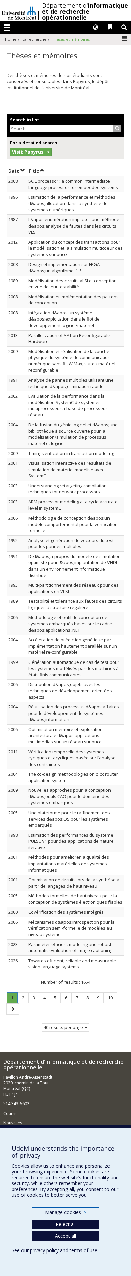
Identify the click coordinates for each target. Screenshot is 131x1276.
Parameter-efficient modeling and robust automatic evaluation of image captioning (70, 947)
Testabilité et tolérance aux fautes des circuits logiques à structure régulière (75, 604)
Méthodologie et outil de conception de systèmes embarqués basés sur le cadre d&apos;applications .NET (70, 623)
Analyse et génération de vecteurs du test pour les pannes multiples (71, 543)
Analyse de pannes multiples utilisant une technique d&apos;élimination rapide (71, 383)
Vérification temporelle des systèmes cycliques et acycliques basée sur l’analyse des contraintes (72, 758)
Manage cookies (65, 1212)
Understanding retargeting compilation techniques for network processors (67, 489)
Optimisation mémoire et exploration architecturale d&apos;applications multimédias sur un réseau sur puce (65, 735)
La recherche (34, 39)
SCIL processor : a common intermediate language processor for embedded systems (73, 184)
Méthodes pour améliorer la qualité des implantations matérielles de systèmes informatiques (68, 863)
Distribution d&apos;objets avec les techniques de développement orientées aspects (70, 690)
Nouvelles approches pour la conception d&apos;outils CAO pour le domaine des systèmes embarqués (69, 796)
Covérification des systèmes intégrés (66, 912)
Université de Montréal (19, 11)
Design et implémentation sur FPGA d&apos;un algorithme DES (64, 267)
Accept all (65, 1236)
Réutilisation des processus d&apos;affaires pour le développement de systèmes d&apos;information (73, 713)
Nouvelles (12, 1123)
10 (112, 997)
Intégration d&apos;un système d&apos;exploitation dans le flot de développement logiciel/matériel (64, 319)
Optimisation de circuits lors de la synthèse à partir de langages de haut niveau (73, 883)
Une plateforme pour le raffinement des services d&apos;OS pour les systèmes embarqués (69, 818)
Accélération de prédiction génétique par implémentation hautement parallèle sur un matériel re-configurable (72, 646)
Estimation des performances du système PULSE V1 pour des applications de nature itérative (71, 841)
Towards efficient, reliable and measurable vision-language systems (72, 964)
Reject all (66, 1224)
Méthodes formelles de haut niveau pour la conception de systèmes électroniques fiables (75, 899)
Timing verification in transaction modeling (71, 453)
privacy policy (44, 1250)
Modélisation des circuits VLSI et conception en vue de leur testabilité (72, 284)
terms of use (83, 1250)
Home (10, 39)
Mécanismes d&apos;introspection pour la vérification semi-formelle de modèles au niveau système (71, 928)
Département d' (85, 11)
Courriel (11, 1113)
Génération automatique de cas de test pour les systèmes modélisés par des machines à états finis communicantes (73, 668)
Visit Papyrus (28, 152)
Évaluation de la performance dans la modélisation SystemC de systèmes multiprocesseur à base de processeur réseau (67, 405)
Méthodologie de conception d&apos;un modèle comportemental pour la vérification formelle (73, 524)
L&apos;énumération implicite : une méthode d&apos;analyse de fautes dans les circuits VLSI (73, 225)
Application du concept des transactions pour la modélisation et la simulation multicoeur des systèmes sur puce (75, 248)
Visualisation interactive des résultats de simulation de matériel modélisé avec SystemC (69, 469)
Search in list (24, 120)
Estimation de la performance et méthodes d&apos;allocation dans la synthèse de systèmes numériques (71, 203)
